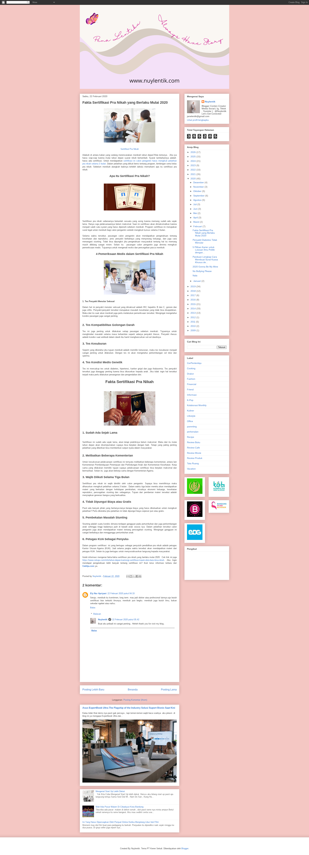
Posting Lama (169, 689)
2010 (193, 326)
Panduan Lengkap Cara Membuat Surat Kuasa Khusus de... (205, 260)
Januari (197, 281)
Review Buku (193, 442)
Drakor (190, 373)
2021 (193, 174)
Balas (92, 607)
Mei (195, 213)
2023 (193, 165)
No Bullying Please (202, 271)
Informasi (192, 395)
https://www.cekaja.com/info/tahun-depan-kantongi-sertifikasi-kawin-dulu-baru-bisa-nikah (123, 560)
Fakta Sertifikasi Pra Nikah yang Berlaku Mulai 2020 (204, 233)
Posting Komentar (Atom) (135, 700)
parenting (192, 426)
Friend (190, 389)
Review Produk (194, 458)
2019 (193, 286)
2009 (193, 330)
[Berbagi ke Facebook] (137, 576)
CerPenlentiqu (194, 363)
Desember (199, 182)
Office (190, 421)
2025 (193, 156)
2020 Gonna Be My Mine (205, 266)
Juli (195, 204)
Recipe (190, 437)
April (195, 217)
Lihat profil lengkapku (198, 120)
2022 (193, 169)
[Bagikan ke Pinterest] (140, 576)
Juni (195, 209)
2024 (193, 161)
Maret (196, 222)
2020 (193, 178)
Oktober (197, 191)
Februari (198, 226)
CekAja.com (88, 566)
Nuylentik (102, 619)
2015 (193, 304)
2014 (193, 308)
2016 (193, 299)
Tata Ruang (193, 463)
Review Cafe (193, 447)
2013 (193, 313)
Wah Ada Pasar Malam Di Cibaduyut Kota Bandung (119, 807)
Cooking (191, 368)
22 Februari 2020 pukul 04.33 (121, 593)
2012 (193, 317)
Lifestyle (191, 416)
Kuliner (190, 410)
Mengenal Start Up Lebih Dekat (110, 791)
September (199, 195)
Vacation (191, 468)
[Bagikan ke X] (134, 576)
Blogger (184, 848)
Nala (195, 275)
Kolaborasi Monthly (196, 405)
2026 (193, 152)
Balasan (97, 614)
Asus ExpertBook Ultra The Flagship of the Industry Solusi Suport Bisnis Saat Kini (128, 707)
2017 (193, 295)
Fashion (191, 379)
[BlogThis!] (130, 576)
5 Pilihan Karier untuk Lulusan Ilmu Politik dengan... (204, 250)
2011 (193, 321)
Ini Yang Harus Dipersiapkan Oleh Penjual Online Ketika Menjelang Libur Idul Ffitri (120, 822)
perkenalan (192, 431)
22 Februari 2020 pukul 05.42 (125, 619)
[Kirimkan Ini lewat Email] (127, 576)
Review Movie (194, 453)
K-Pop (190, 400)
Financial (191, 384)
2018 (193, 291)
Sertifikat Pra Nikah (130, 149)
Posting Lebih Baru (93, 689)
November (199, 186)
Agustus (197, 200)
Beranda (133, 689)
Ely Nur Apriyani (98, 593)
